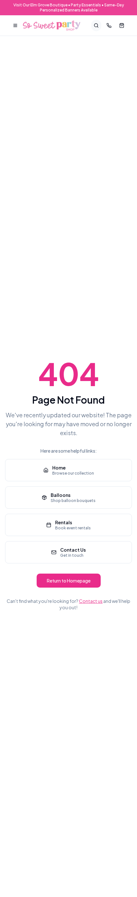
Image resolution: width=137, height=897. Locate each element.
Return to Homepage (68, 580)
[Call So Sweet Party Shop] (109, 25)
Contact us (91, 601)
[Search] (96, 25)
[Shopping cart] (122, 25)
